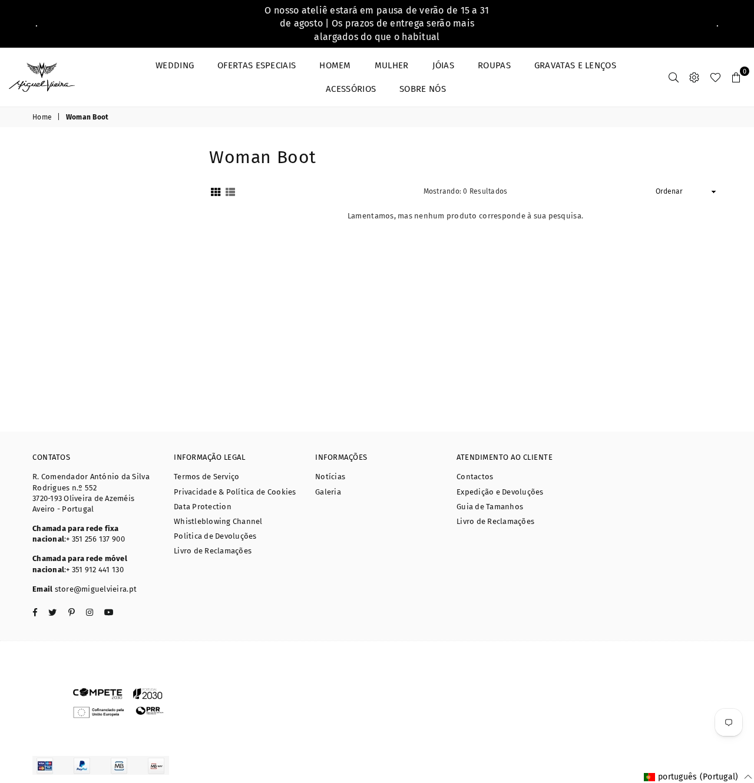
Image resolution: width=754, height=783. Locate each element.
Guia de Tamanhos (490, 506)
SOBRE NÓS (422, 89)
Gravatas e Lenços (575, 65)
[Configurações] (694, 77)
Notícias (330, 476)
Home (42, 117)
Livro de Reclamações (213, 550)
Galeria (328, 491)
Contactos (475, 476)
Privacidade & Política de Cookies (235, 491)
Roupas (494, 65)
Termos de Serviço (206, 476)
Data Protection (203, 506)
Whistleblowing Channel (218, 521)
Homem (335, 65)
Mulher (392, 65)
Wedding (175, 65)
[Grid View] (215, 192)
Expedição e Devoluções (500, 491)
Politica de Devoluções (215, 536)
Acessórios (351, 89)
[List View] (230, 192)
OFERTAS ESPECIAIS (256, 65)
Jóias (443, 65)
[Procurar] (673, 77)
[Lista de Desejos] (715, 77)
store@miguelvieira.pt (96, 589)
